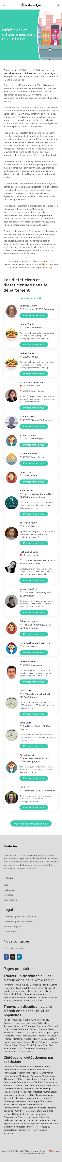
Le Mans (30, 1032)
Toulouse (29, 1048)
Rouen (8, 1045)
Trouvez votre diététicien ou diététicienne (24, 70)
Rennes (44, 1042)
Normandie (9, 997)
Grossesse (52, 1085)
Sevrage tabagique (35, 1114)
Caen (14, 1029)
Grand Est (50, 988)
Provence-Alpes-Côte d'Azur (27, 1000)
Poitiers (26, 1042)
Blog (6, 885)
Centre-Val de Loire (26, 988)
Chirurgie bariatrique (28, 1079)
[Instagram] (12, 957)
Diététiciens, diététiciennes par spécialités (28, 1059)
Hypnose (28, 1088)
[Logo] (31, 4)
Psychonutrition (11, 1107)
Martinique (30, 994)
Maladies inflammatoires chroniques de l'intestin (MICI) (31, 1093)
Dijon (50, 1029)
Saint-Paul (48, 1045)
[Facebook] (6, 957)
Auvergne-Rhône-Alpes (16, 984)
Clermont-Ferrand (28, 1029)
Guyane (21, 991)
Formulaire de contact (14, 948)
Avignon (8, 1026)
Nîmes (42, 1039)
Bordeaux (30, 1026)
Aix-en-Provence (12, 1019)
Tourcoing (41, 1048)
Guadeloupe (10, 991)
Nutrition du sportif (41, 1098)
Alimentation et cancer (15, 1069)
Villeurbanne (10, 1051)
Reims (35, 1042)
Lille (38, 1032)
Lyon (55, 1032)
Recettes (8, 894)
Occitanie (42, 997)
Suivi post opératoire (28, 1117)
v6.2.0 (41, 1153)
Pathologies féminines (15, 1101)
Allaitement (24, 1076)
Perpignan (16, 1042)
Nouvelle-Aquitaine (26, 997)
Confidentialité (11, 931)
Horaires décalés (13, 1088)
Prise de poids (36, 1104)
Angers (36, 1019)
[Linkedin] (19, 957)
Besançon (19, 1026)
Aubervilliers (43, 1023)
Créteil (42, 1029)
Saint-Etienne (34, 1045)
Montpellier (29, 1035)
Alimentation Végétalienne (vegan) (21, 1072)
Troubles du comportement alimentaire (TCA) (27, 1128)
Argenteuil (9, 1023)
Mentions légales (12, 926)
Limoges (46, 1032)
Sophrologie (10, 1117)
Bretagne (9, 988)
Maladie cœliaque (43, 1088)
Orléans (52, 1039)
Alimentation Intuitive (38, 1069)
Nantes (27, 1039)
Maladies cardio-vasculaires (17, 1091)
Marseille (9, 1035)
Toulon (20, 1048)
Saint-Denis (19, 1045)
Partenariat (9, 890)
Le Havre (19, 1032)
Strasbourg (9, 1048)
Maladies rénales (43, 1095)
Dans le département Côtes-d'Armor (36, 76)
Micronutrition (23, 1098)
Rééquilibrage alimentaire (33, 1107)
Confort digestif (47, 1079)
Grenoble (8, 1032)
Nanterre (17, 1039)
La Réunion (17, 994)
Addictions (9, 1066)
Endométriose (38, 1085)
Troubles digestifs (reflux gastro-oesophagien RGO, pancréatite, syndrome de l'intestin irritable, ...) (31, 1123)
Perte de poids (19, 1104)
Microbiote (9, 1098)
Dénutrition (9, 1082)
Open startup (10, 900)
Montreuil (41, 1035)
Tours (50, 1048)
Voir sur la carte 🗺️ (31, 298)
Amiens (26, 1019)
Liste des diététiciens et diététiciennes (29, 72)
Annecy (45, 1019)
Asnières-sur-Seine (26, 1023)
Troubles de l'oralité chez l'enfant (30, 1120)
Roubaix (54, 1042)
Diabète (37, 1082)
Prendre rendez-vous (33, 315)
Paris (6, 1042)
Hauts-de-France (35, 991)
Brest (8, 1029)
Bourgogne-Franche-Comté (43, 984)
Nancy (8, 1039)
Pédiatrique (33, 1101)
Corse (40, 988)
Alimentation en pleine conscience (33, 1066)
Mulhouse (53, 1035)
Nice (35, 1039)
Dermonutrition (24, 1082)
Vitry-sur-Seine (25, 1051)
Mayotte (41, 994)
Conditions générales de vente (19, 921)
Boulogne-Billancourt (47, 1026)
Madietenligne (31, 1151)
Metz (18, 1035)
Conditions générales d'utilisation (20, 916)
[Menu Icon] (4, 4)
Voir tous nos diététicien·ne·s (31, 823)
